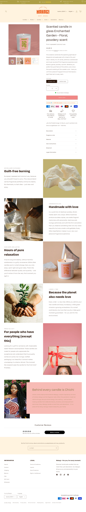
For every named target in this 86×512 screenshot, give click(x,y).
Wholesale (7, 482)
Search (6, 464)
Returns (6, 473)
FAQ (5, 476)
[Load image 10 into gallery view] (35, 60)
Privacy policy (23, 502)
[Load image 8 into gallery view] (27, 60)
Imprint (32, 467)
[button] (6, 11)
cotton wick (62, 81)
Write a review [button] (54, 432)
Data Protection (34, 470)
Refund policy (16, 502)
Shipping (6, 470)
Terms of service (32, 502)
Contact (6, 467)
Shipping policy (40, 502)
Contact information (56, 502)
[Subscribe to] (56, 448)
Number (48, 85)
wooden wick (51, 81)
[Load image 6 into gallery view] (12, 60)
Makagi (9, 502)
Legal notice (48, 502)
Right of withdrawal (35, 473)
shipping (56, 50)
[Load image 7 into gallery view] (20, 60)
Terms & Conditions (35, 464)
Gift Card (6, 479)
